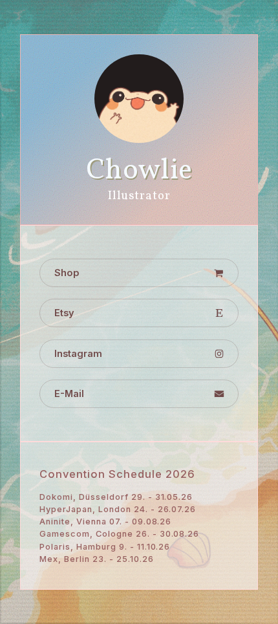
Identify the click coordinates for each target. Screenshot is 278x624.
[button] (138, 273)
